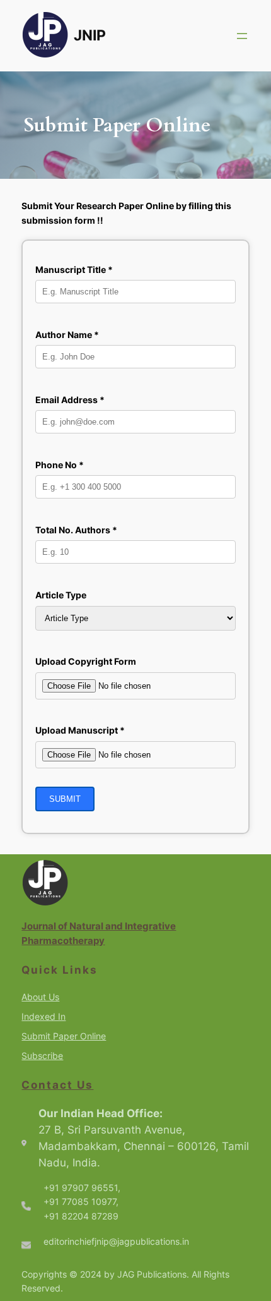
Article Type (60, 595)
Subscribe (42, 1055)
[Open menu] (242, 36)
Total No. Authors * (76, 529)
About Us (40, 996)
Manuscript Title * (74, 269)
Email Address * (70, 399)
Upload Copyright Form (85, 661)
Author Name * (67, 334)
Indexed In (43, 1016)
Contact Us (57, 1085)
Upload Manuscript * (80, 730)
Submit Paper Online (63, 1036)
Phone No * (59, 464)
